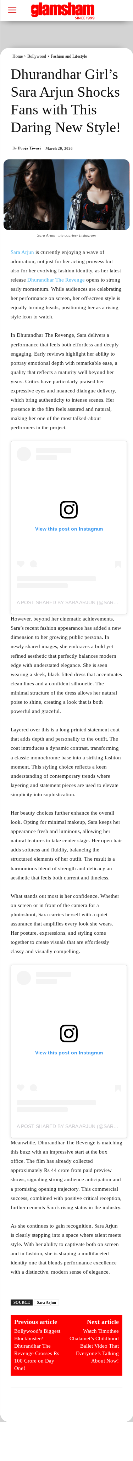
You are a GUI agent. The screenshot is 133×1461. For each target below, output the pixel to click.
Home (17, 56)
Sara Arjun (22, 252)
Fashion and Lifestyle (69, 56)
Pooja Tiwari (29, 148)
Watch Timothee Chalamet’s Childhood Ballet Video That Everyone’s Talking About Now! (94, 1346)
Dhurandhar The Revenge (56, 280)
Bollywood (36, 56)
